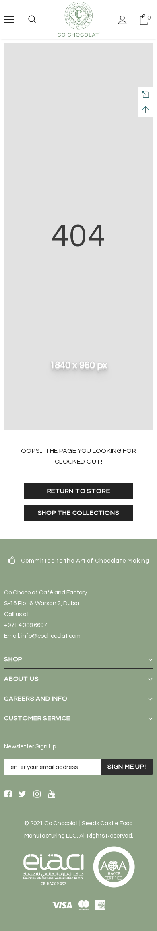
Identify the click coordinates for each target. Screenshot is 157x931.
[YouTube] (50, 795)
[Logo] (78, 19)
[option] (78, 560)
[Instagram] (36, 795)
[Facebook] (7, 795)
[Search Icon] (32, 20)
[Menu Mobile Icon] (9, 20)
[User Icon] (122, 20)
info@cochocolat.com (51, 636)
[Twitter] (21, 795)
